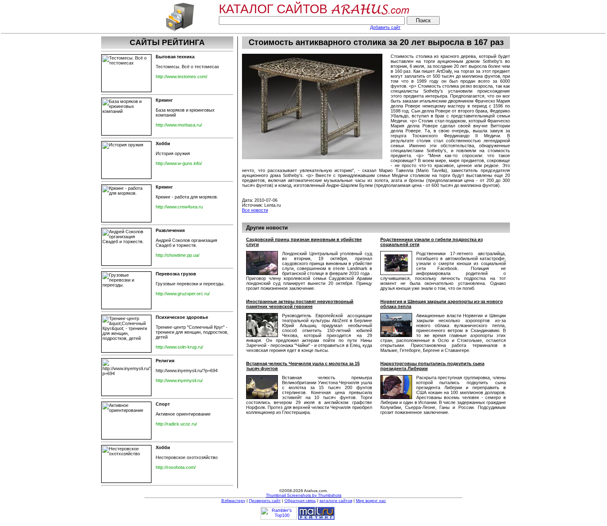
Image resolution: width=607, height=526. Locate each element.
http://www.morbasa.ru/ (179, 124)
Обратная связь (300, 500)
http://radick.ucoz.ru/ (176, 423)
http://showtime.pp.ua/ (177, 255)
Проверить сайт (265, 500)
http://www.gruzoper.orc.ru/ (183, 293)
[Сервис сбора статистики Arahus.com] (179, 30)
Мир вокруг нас (371, 500)
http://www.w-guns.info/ (179, 163)
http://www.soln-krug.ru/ (179, 346)
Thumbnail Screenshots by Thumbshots (303, 495)
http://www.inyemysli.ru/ (179, 380)
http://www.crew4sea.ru (179, 206)
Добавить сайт (385, 27)
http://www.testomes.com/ (181, 76)
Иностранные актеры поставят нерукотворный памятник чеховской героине (299, 304)
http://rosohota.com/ (176, 467)
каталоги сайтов (336, 500)
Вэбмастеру (233, 500)
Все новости (255, 210)
